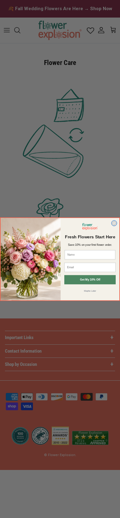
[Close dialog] (114, 223)
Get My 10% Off (90, 279)
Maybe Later (90, 290)
